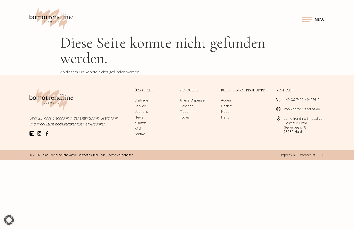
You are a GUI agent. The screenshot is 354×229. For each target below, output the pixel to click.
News (138, 117)
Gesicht (226, 106)
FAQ (137, 128)
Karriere (140, 123)
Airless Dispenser (193, 100)
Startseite (141, 100)
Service (140, 106)
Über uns (141, 111)
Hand (225, 117)
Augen (226, 100)
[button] (9, 220)
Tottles (185, 117)
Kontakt (139, 134)
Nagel (225, 111)
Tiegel (184, 111)
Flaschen (186, 106)
